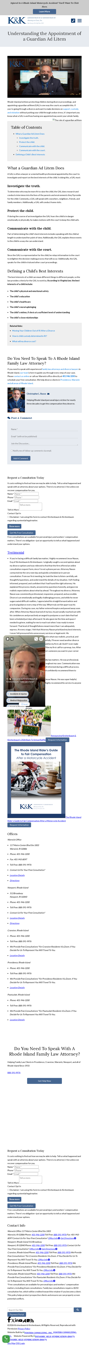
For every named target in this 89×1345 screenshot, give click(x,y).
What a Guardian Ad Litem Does (30, 133)
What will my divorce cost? (24, 341)
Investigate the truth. (29, 138)
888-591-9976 (13, 1072)
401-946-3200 (38, 1234)
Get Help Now (44, 1081)
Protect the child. (27, 142)
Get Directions (67, 1238)
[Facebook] (9, 1321)
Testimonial (15, 552)
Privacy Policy (24, 1328)
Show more (14, 526)
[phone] (73, 21)
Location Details (17, 875)
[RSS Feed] (32, 1321)
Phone (10, 497)
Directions (14, 880)
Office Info (53, 1238)
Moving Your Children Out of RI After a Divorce (33, 330)
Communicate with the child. (32, 146)
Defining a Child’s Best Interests (30, 154)
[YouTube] (21, 1321)
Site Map (11, 1343)
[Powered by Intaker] (28, 708)
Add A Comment (20, 458)
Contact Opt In (14, 513)
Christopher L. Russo (36, 393)
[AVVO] (25, 1321)
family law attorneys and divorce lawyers (60, 369)
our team (24, 372)
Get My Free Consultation (21, 532)
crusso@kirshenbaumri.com (49, 393)
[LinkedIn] (17, 1321)
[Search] (78, 1309)
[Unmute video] (8, 639)
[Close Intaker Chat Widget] (41, 639)
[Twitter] (13, 1321)
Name (10, 493)
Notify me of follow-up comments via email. (32, 450)
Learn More (44, 11)
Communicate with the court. (32, 150)
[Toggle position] (36, 639)
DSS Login (20, 1343)
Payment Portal (17, 1314)
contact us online (21, 376)
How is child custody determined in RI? (29, 336)
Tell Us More (13, 509)
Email (10, 501)
